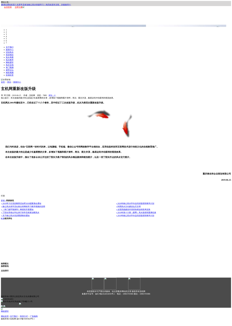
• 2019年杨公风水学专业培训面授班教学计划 (135, 216)
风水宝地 (10, 65)
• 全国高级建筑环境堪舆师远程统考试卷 (133, 209)
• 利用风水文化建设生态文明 (128, 206)
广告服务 (34, 316)
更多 (3, 200)
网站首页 (5, 316)
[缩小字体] (5, 95)
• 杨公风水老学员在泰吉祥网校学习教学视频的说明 (23, 206)
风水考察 (10, 57)
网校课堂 (10, 62)
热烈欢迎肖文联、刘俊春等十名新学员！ (60, 5)
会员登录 (8, 7)
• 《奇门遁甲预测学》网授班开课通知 (17, 209)
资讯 (9, 82)
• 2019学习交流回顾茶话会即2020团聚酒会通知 (21, 203)
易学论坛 (10, 70)
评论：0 (52, 95)
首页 (3, 82)
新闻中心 (10, 50)
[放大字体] (2, 95)
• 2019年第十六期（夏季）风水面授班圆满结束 (136, 212)
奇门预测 (10, 67)
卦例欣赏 (10, 75)
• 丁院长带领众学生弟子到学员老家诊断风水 (20, 212)
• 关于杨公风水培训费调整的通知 (15, 216)
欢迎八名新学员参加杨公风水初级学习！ (25, 5)
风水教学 (10, 60)
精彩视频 (10, 73)
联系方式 (24, 316)
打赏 (3, 196)
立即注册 (18, 7)
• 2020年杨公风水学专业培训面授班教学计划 (135, 203)
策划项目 (10, 55)
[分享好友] (6, 79)
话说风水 (10, 52)
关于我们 (10, 47)
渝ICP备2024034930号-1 (105, 294)
